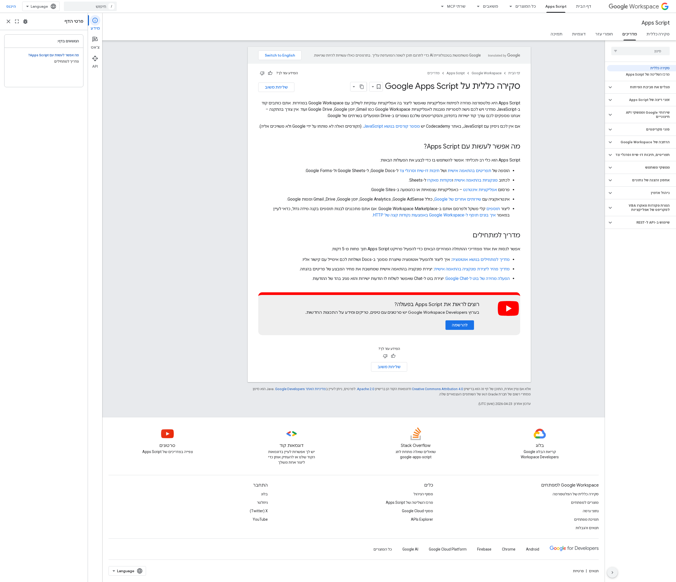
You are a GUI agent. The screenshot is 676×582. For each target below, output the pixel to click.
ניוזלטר (262, 502)
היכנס (11, 6)
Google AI (410, 549)
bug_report (25, 21)
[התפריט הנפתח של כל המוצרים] (509, 6)
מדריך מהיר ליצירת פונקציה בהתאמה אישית (472, 268)
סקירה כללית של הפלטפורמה (576, 494)
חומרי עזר (604, 34)
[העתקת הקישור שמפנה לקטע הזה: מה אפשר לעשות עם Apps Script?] (418, 147)
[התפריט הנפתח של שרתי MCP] (440, 6)
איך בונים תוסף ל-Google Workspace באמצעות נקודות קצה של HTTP (434, 215)
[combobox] (90, 6)
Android (532, 549)
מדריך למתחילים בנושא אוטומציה (481, 259)
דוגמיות (579, 34)
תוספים (493, 208)
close (8, 21)
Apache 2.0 (365, 389)
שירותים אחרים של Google (457, 199)
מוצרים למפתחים (585, 502)
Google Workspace (486, 73)
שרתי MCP (456, 6)
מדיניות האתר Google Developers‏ (300, 389)
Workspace (644, 6)
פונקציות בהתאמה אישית (476, 180)
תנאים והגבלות (587, 528)
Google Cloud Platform (448, 549)
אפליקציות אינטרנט (480, 189)
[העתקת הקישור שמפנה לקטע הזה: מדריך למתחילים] (467, 236)
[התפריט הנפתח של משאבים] (476, 6)
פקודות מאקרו (439, 180)
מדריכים (629, 34)
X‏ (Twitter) (259, 511)
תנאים (594, 571)
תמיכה (556, 34)
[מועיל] (270, 73)
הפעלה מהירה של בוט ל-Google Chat (477, 278)
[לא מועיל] (262, 73)
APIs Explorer (422, 519)
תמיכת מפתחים (586, 519)
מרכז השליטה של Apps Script (409, 502)
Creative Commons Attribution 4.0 (437, 389)
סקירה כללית (658, 34)
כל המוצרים (525, 6)
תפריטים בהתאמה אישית (469, 170)
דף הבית (583, 6)
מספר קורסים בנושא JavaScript (391, 126)
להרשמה (460, 325)
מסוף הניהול (423, 494)
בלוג (264, 494)
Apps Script (555, 6)
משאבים (490, 6)
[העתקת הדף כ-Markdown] (362, 86)
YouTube (260, 519)
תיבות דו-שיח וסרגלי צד (419, 170)
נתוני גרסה (591, 511)
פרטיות (578, 571)
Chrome (508, 549)
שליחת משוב (276, 87)
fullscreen (17, 21)
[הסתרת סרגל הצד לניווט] (612, 572)
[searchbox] (640, 51)
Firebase (484, 549)
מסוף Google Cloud (417, 511)
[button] (644, 87)
